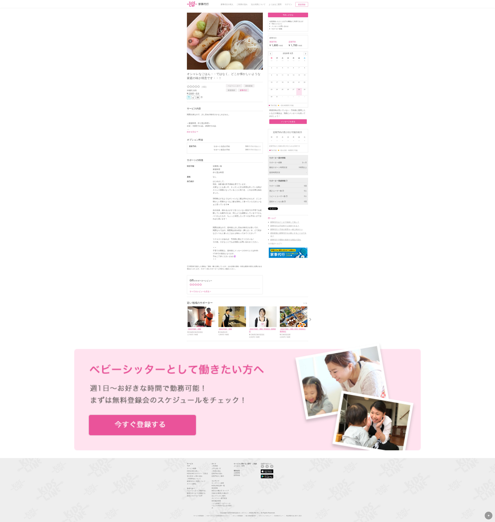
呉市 (197, 93)
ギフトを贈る (191, 484)
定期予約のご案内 (218, 476)
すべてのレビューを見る (199, 291)
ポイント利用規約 (238, 516)
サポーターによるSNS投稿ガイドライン (218, 516)
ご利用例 (215, 466)
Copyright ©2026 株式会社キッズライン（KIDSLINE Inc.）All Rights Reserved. (247, 513)
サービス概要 (191, 468)
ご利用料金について (194, 478)
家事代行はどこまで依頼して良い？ (284, 222)
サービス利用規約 (198, 516)
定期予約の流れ (217, 473)
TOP (188, 466)
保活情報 (215, 488)
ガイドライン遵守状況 (219, 498)
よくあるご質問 (239, 466)
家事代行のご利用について (196, 481)
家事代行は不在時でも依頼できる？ (284, 225)
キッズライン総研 (218, 483)
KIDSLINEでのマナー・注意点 (197, 473)
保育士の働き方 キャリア (220, 490)
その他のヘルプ (274, 243)
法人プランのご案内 (218, 496)
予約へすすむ (288, 15)
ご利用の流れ (216, 471)
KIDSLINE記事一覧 (218, 485)
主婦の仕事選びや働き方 (220, 493)
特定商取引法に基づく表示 (294, 516)
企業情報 (237, 473)
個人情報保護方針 (251, 516)
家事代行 (243, 90)
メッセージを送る (288, 121)
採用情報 (237, 475)
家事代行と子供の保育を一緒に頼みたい (286, 229)
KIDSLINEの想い (193, 471)
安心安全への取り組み (194, 476)
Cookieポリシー (278, 516)
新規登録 (301, 4)
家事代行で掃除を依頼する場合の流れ (285, 239)
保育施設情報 (216, 501)
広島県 (191, 93)
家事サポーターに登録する (196, 493)
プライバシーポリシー (265, 516)
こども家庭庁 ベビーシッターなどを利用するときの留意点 (222, 505)
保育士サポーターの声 (194, 496)
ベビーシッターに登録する (196, 490)
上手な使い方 (216, 468)
